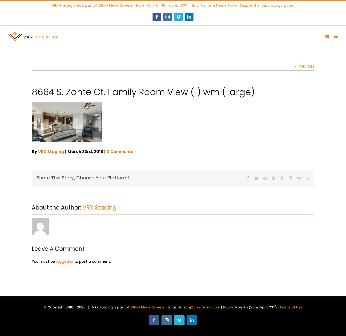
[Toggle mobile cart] (327, 36)
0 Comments (120, 151)
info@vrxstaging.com (275, 5)
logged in (64, 261)
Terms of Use (291, 307)
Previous (306, 66)
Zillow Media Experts (115, 5)
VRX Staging (51, 151)
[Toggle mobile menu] (336, 36)
